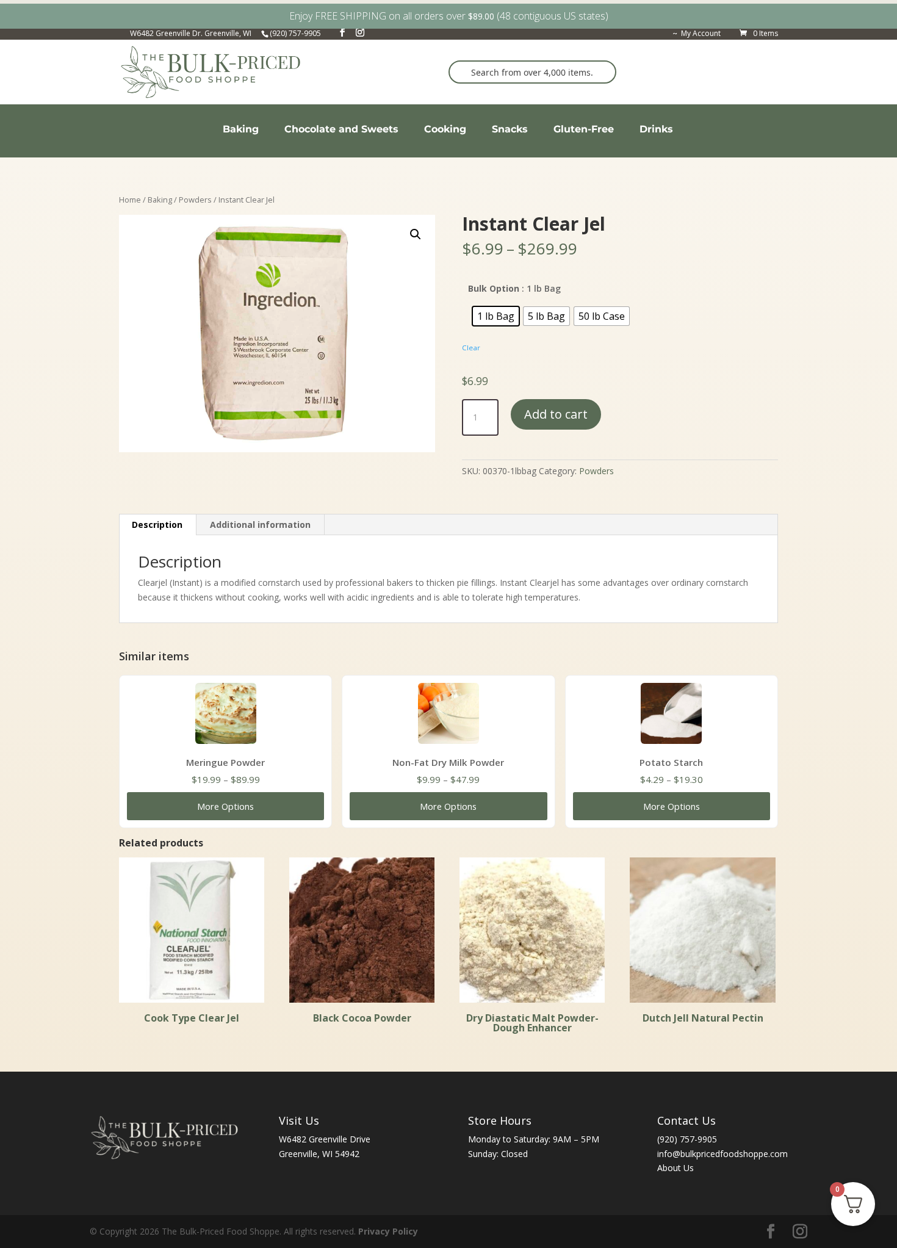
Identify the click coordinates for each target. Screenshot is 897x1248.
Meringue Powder (225, 762)
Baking (160, 199)
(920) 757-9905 (687, 1139)
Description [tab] (157, 524)
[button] (416, 234)
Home (130, 199)
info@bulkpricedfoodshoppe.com (722, 1154)
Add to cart (556, 414)
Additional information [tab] (260, 524)
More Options (225, 806)
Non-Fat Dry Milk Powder (448, 762)
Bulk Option (493, 288)
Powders (195, 199)
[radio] (496, 316)
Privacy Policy (388, 1231)
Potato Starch (671, 762)
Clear (471, 347)
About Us (675, 1168)
